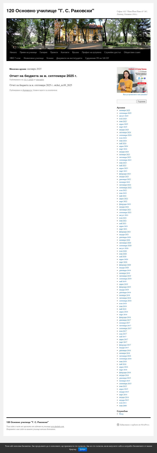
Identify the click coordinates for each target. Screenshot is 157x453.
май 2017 (122, 336)
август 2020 (123, 248)
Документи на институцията (69, 58)
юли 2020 (123, 251)
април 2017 (123, 339)
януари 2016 (124, 375)
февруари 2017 (125, 345)
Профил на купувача (91, 52)
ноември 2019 (124, 273)
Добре (82, 449)
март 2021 (123, 229)
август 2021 (123, 215)
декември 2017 (125, 320)
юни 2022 (123, 193)
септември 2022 (125, 187)
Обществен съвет (132, 52)
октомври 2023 (125, 157)
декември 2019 (125, 270)
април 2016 (123, 367)
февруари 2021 (125, 231)
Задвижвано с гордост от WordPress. (135, 424)
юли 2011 (123, 402)
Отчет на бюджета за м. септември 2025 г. (43, 75)
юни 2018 (123, 306)
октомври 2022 (125, 184)
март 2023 (123, 171)
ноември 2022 (124, 182)
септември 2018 (125, 300)
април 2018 (123, 311)
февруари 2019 (125, 287)
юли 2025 (123, 118)
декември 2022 (125, 179)
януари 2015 (124, 391)
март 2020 (123, 262)
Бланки (50, 58)
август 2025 (123, 116)
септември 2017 (125, 328)
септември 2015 (125, 383)
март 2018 (123, 314)
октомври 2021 (125, 209)
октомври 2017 (125, 325)
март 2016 (123, 369)
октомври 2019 (125, 276)
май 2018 (122, 309)
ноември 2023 (124, 154)
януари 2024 (124, 151)
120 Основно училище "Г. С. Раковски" (50, 10)
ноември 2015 (124, 380)
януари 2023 (124, 176)
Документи (27, 90)
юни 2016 (123, 361)
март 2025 (123, 127)
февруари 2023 (125, 173)
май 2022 (122, 196)
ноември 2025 (124, 110)
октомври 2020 (125, 242)
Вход (121, 414)
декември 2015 (125, 378)
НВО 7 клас (15, 58)
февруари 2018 (125, 317)
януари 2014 (124, 397)
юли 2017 (123, 331)
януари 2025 (124, 129)
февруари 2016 (125, 372)
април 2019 (123, 284)
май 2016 (122, 364)
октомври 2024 (125, 132)
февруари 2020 (125, 265)
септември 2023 (125, 160)
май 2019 (122, 281)
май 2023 (122, 165)
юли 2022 (123, 190)
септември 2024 (125, 135)
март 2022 (123, 201)
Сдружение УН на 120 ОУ (97, 58)
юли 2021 (123, 218)
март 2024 (123, 149)
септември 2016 (125, 358)
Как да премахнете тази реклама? (135, 94)
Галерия (43, 52)
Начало (13, 52)
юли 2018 (123, 303)
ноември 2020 (124, 240)
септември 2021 (125, 212)
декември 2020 (125, 237)
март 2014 (123, 394)
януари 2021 (124, 234)
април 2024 (123, 146)
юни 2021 (123, 220)
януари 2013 (124, 400)
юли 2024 (123, 138)
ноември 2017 (124, 322)
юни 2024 (123, 140)
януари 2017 (124, 347)
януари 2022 (124, 207)
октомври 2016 (125, 356)
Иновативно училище (34, 58)
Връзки (75, 52)
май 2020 (122, 256)
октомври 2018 (125, 298)
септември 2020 (125, 245)
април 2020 (123, 259)
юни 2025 (123, 121)
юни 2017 (123, 334)
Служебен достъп (112, 52)
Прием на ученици (28, 52)
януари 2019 (124, 289)
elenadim (40, 79)
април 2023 (123, 168)
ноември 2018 (124, 295)
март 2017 (123, 342)
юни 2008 (123, 405)
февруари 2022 (125, 204)
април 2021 (123, 226)
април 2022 (123, 198)
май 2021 (122, 223)
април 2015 (123, 389)
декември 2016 (125, 350)
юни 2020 (123, 253)
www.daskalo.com (57, 426)
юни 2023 (123, 162)
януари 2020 (124, 267)
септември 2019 (125, 278)
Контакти (65, 52)
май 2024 (122, 143)
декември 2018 (125, 292)
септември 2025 (125, 113)
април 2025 (123, 124)
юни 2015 (123, 386)
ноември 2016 (124, 353)
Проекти (54, 52)
